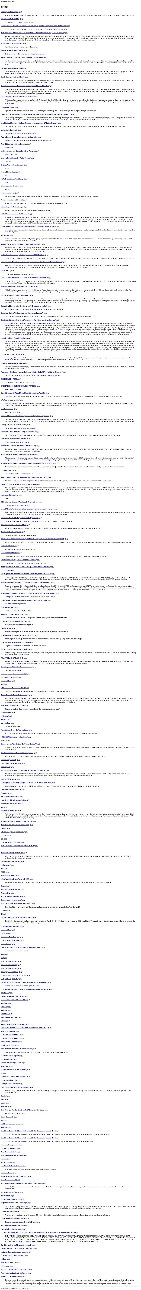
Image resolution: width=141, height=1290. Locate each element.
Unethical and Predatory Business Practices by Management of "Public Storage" (29, 123)
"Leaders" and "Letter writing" (12, 1255)
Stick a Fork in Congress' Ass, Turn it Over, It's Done (19, 502)
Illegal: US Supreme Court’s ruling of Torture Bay (18, 484)
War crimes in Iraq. (8, 546)
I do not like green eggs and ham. (12, 832)
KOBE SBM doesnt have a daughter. (14, 737)
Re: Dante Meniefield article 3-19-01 (13, 1225)
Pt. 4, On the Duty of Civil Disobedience (15, 1087)
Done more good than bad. (10, 926)
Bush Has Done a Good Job (10, 889)
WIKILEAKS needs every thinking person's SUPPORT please (22, 255)
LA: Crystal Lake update (10, 400)
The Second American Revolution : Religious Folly (18, 445)
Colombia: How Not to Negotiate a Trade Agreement (19, 518)
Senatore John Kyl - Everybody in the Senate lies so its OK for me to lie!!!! (26, 463)
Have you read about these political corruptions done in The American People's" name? (31, 262)
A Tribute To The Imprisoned (11, 43)
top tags (18, 1288)
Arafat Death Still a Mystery (11, 532)
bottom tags (25, 1288)
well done (4, 1106)
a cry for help (5, 723)
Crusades (4, 793)
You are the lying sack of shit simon (13, 1024)
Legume (4, 835)
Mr (2, 684)
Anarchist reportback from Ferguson (14, 144)
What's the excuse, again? (10, 1056)
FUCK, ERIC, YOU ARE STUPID (13, 975)
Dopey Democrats (7, 1117)
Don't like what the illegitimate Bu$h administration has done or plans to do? (27, 1131)
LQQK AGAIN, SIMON (9, 979)
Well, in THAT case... (8, 779)
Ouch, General (6, 944)
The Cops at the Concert (9, 1262)
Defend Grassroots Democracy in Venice (15, 642)
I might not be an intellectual (11, 789)
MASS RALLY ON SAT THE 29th (13, 1000)
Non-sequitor (5, 767)
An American (5, 893)
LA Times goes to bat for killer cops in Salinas (17, 96)
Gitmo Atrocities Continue (10, 186)
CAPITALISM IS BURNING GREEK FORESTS (18, 386)
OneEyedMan (6, 681)
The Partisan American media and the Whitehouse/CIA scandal (23, 770)
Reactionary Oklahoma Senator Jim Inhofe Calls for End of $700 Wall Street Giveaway (31, 372)
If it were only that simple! (10, 937)
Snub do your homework (9, 1017)
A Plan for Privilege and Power (12, 853)
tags (20, 12)
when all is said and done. (10, 1192)
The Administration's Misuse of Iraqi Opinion (17, 753)
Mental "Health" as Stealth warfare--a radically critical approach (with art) (27, 509)
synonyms (12, 1288)
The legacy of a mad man (9, 972)
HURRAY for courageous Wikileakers (14, 214)
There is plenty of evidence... (11, 900)
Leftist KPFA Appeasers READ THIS (14, 621)
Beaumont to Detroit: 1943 (10, 19)
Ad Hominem (5, 1196)
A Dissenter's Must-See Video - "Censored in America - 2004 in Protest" (26, 582)
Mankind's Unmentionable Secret (12, 614)
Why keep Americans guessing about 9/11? (16, 903)
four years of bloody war (9, 495)
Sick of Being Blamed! (8, 760)
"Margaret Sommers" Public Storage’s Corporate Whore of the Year (25, 86)
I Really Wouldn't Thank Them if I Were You (17, 1248)
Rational (4, 1007)
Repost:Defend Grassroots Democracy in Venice (17, 635)
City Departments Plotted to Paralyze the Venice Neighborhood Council (26, 574)
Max (2, 954)
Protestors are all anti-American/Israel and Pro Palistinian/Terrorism (25, 989)
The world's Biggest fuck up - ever (13, 705)
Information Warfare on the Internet (13, 438)
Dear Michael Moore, (8, 607)
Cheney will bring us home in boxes (13, 425)
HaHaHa (4, 933)
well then (4, 1127)
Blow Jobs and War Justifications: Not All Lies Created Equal (22, 1110)
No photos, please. (7, 409)
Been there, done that (8, 1180)
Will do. (3, 1259)
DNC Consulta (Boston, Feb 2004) (13, 688)
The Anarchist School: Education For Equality (17, 286)
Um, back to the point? (9, 1148)
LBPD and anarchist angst (10, 1124)
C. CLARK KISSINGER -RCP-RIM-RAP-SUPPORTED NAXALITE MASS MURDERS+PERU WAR (38, 1232)
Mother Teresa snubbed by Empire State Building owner (21, 244)
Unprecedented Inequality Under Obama (15, 158)
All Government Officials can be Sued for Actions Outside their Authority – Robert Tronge (32, 33)
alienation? (4, 1066)
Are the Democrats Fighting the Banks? (15, 295)
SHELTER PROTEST (9, 379)
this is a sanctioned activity (10, 796)
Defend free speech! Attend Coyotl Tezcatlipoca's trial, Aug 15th (23, 393)
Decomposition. (6, 470)
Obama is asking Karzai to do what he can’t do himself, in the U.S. (24, 306)
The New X (5, 993)
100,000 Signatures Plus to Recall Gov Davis (16, 917)
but (2, 839)
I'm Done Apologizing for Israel (12, 68)
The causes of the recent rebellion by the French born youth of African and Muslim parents (32, 539)
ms (2, 958)
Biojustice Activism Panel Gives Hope (14, 1203)
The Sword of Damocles (9, 1042)
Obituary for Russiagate (9, 12)
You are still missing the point (11, 1063)
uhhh (3, 1103)
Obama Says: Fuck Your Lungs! (12, 207)
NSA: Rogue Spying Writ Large (12, 179)
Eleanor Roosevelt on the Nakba (12, 50)
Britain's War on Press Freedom (12, 165)
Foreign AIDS (6, 628)
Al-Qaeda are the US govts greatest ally (14, 695)
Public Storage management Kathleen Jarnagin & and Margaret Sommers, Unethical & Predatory (35, 114)
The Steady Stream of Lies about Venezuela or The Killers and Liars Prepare (28, 320)
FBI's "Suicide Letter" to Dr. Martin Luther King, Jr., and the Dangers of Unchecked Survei (33, 26)
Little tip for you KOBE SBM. (11, 763)
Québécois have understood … (11, 1211)
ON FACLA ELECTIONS (10, 354)
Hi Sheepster (5, 865)
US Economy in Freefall (9, 553)
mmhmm (4, 1003)
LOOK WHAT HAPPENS (10, 1035)
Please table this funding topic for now (14, 1273)
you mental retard (7, 1059)
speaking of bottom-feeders (10, 861)
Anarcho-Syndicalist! (8, 1152)
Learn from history (7, 1080)
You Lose (4, 1010)
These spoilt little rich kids (10, 803)
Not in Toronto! (6, 1162)
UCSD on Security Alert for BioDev (13, 1218)
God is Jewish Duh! (7, 1045)
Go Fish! (4, 910)
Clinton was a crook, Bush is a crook (13, 1077)
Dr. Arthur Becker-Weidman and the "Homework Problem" (22, 313)
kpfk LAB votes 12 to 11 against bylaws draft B (17, 846)
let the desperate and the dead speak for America (18, 151)
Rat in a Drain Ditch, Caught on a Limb (15, 649)
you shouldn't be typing (9, 677)
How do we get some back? (10, 940)
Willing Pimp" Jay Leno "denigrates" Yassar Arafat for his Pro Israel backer (28, 593)
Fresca (3, 740)
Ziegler (3, 886)
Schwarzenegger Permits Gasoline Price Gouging (18, 454)
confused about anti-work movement (13, 1252)
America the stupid (7, 107)
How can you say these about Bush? (13, 674)
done (2, 868)
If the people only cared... (9, 1145)
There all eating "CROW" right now (14, 1176)
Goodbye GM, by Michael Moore (12, 363)
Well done (4, 716)
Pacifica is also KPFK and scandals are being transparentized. (22, 57)
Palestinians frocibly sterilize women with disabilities (19, 137)
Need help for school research (11, 1229)
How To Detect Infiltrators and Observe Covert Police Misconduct (24, 277)
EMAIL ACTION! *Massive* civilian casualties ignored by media (24, 982)
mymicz (3, 719)
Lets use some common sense (11, 1199)
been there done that (8, 1031)
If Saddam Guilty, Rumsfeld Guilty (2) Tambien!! (18, 432)
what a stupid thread (8, 875)
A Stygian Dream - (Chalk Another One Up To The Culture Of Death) (25, 567)
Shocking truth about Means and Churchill (16, 1245)
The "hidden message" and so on (12, 1155)
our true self (5, 235)
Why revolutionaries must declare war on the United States (21, 1183)
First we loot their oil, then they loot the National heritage (21, 947)
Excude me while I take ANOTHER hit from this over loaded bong (24, 1028)
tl (1, 914)
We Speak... (5, 1266)
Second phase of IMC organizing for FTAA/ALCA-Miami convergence (26, 782)
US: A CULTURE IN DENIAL (12, 1166)
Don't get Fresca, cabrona (10, 1083)
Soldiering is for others (9, 810)
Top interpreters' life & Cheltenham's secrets (16, 667)
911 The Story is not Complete (11, 896)
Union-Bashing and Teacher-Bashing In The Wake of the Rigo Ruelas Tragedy (28, 226)
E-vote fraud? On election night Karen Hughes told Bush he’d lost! (24, 600)
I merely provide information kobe (13, 800)
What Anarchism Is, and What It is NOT (15, 879)
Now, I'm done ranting (9, 961)
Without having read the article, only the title (16, 821)
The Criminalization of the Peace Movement (16, 1049)
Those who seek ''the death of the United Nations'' (18, 744)
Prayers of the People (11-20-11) (12, 200)
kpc (2, 807)
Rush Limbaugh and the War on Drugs (14, 730)
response (4, 1159)
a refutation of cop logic (9, 130)
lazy (2, 1099)
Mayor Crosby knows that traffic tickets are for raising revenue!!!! (24, 477)
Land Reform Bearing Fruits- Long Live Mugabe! (18, 560)
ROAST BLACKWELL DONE (12, 658)
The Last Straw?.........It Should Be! (13, 525)
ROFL (3, 872)
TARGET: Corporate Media (11, 1276)
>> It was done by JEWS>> (10, 842)
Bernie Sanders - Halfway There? (12, 77)
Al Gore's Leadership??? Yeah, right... (14, 1269)
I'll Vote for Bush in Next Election (12, 996)
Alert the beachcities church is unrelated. (15, 825)
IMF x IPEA (5, 271)
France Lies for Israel (8, 172)
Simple (3, 1021)
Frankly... (4, 1014)
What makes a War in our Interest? (13, 1070)
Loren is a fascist (6, 1173)
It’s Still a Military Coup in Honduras (14, 338)
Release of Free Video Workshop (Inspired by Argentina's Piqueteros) (25, 416)
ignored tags (5, 1288)
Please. (3, 828)
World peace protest (8, 193)
